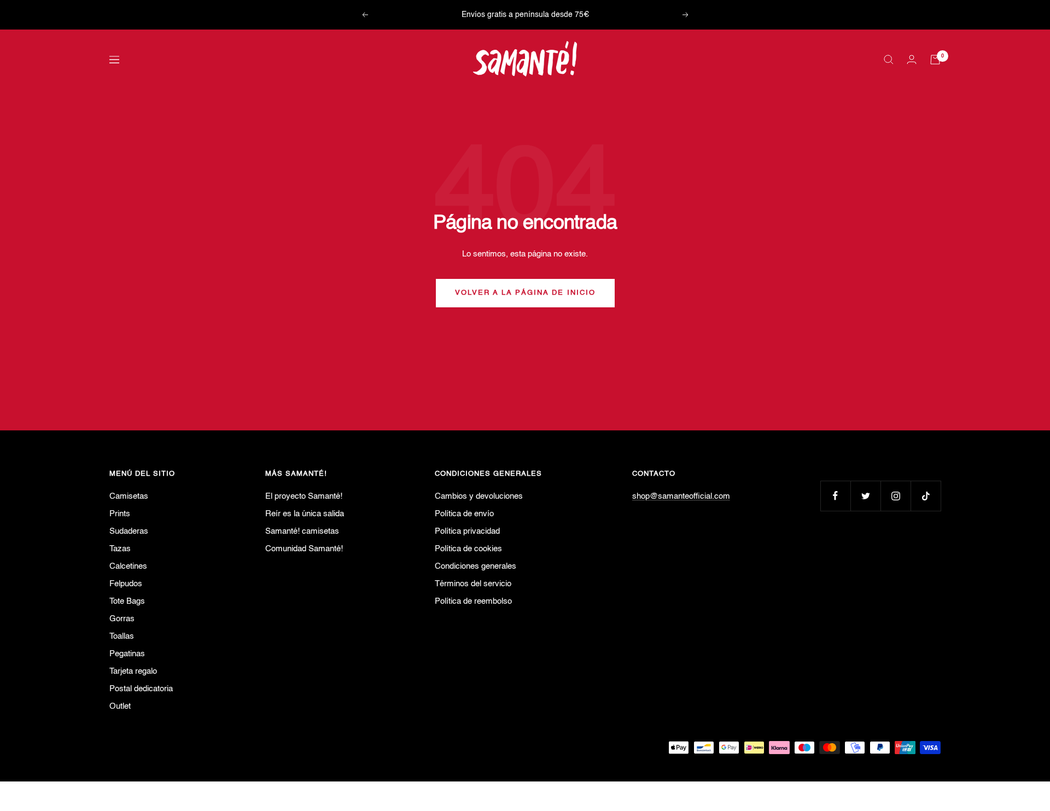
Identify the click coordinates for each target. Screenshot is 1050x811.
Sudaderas (128, 531)
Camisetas (128, 496)
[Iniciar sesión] (912, 59)
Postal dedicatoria (141, 689)
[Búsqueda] (889, 60)
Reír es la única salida (304, 514)
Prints (119, 514)
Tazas (120, 549)
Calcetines (128, 566)
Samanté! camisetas (302, 531)
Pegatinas (127, 654)
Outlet (120, 706)
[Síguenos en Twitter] (865, 496)
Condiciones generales (475, 566)
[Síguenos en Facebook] (835, 496)
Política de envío (464, 514)
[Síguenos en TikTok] (926, 496)
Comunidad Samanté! (304, 549)
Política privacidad (467, 531)
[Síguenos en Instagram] (895, 496)
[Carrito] (935, 60)
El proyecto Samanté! (303, 496)
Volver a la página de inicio (525, 292)
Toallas (121, 636)
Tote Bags (127, 601)
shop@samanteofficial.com (681, 496)
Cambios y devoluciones (479, 496)
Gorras (122, 619)
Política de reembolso (473, 601)
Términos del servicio (473, 584)
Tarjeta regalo (133, 671)
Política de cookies (468, 549)
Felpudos (125, 584)
